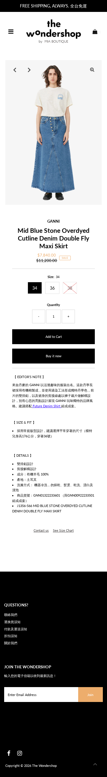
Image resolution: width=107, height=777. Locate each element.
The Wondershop (44, 765)
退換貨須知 (12, 622)
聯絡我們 (10, 615)
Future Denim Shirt (46, 406)
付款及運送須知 (15, 629)
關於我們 (10, 643)
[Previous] (14, 69)
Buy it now (54, 356)
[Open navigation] (10, 31)
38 (69, 288)
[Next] (29, 69)
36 (52, 288)
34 (34, 288)
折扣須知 (10, 636)
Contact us (41, 530)
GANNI (53, 221)
